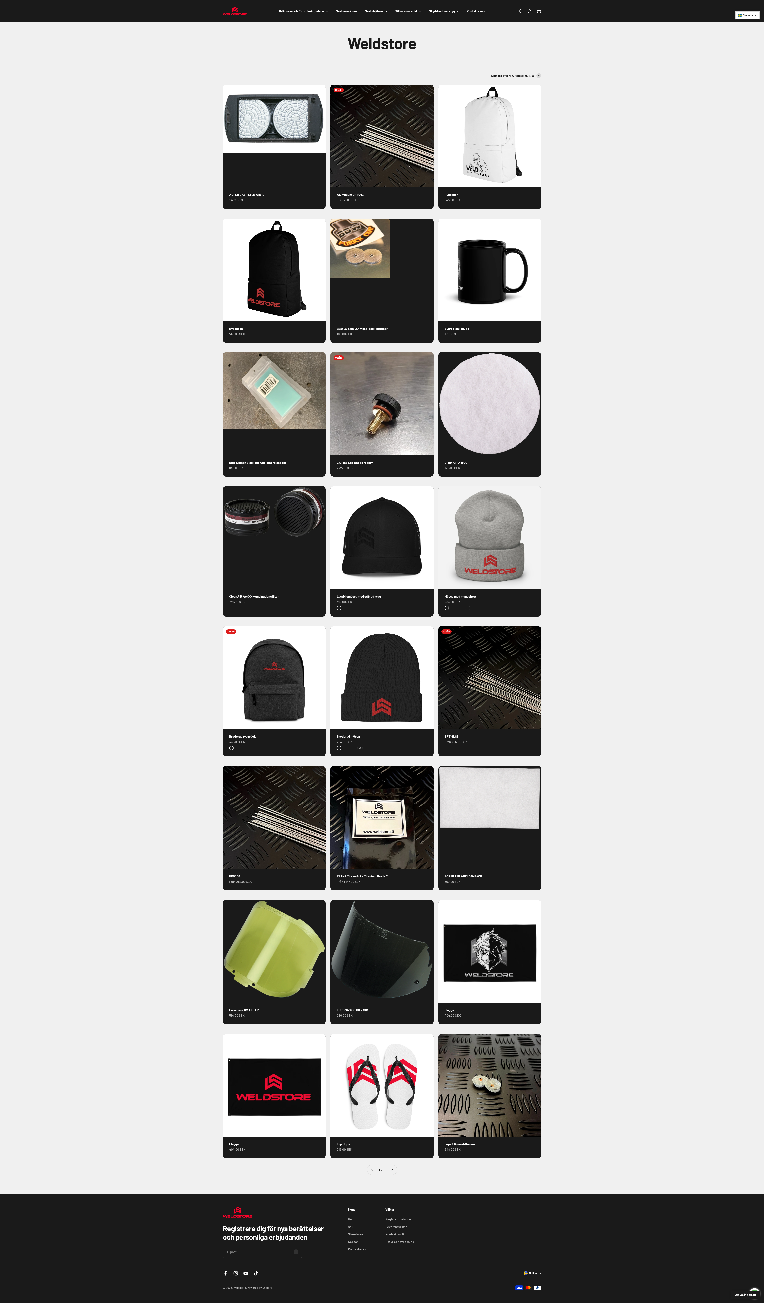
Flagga (449, 1010)
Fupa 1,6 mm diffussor (460, 1144)
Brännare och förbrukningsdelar (301, 11)
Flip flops (343, 1144)
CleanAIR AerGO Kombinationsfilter (254, 596)
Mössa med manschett (460, 596)
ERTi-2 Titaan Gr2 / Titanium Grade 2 (362, 876)
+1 (468, 608)
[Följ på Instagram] (235, 1273)
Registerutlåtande (398, 1219)
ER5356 (234, 876)
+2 (360, 748)
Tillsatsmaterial (406, 11)
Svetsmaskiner (346, 11)
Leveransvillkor (396, 1227)
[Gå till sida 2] (392, 1170)
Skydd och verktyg (442, 11)
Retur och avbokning (399, 1241)
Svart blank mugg (457, 328)
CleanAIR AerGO (456, 462)
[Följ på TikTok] (256, 1273)
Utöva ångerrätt (745, 1294)
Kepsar (353, 1241)
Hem (351, 1219)
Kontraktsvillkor (396, 1234)
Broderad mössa (348, 736)
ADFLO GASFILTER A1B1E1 (247, 194)
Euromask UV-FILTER (244, 1010)
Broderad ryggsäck (242, 736)
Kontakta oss (476, 11)
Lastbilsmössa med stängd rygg (359, 596)
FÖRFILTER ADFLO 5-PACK (463, 876)
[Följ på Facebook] (225, 1273)
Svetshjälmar (374, 11)
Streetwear (356, 1234)
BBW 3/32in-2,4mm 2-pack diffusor (362, 328)
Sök (350, 1227)
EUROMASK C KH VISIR (352, 1010)
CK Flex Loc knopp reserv (355, 462)
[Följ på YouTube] (245, 1273)
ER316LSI (451, 736)
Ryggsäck (451, 194)
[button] (747, 15)
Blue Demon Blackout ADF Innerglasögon (258, 462)
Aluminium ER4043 (350, 194)
